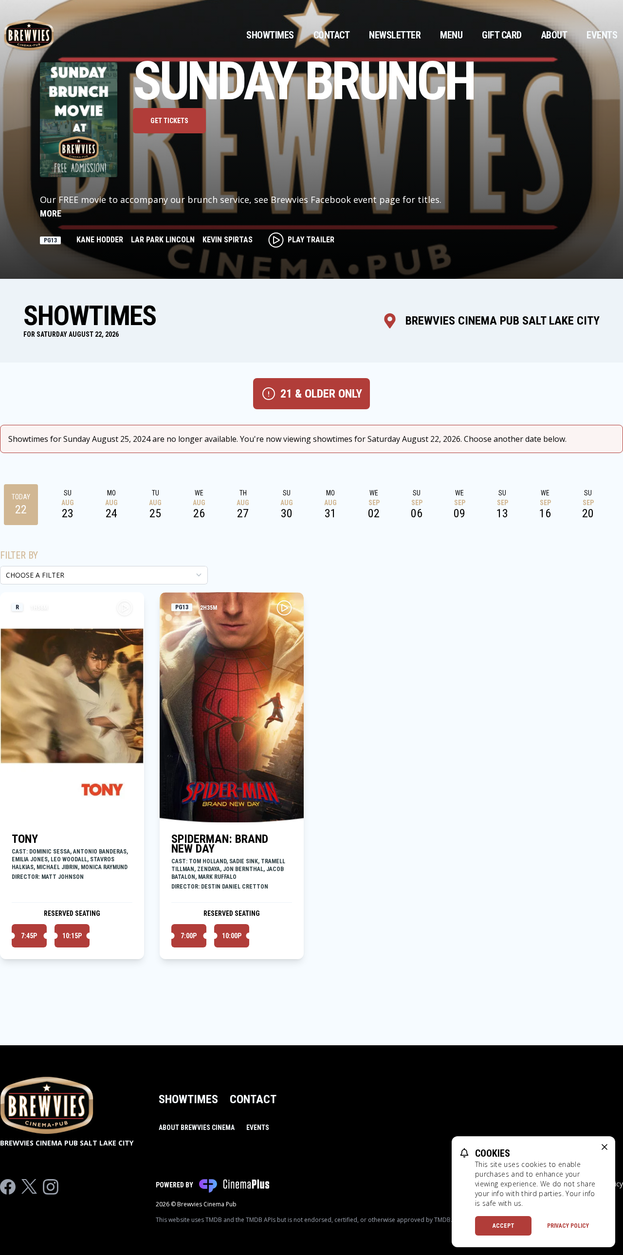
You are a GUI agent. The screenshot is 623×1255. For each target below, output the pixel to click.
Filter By (19, 555)
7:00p (189, 936)
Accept (503, 1225)
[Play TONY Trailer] (124, 608)
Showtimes (270, 35)
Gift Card (502, 35)
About (554, 35)
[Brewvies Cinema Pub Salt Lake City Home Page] (29, 35)
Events (601, 35)
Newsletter (395, 35)
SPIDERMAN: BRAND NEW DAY (219, 843)
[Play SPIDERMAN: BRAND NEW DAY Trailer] (284, 608)
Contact (331, 35)
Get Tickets (169, 121)
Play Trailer (311, 239)
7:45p (29, 936)
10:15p (72, 936)
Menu (451, 35)
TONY (25, 839)
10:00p (231, 936)
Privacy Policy (568, 1225)
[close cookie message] (604, 1147)
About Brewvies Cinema (197, 1127)
